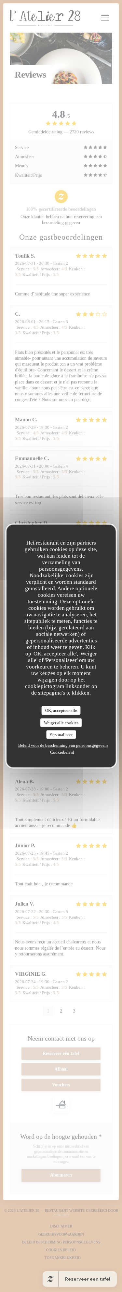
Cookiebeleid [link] (62, 751)
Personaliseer (61, 734)
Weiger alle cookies (61, 722)
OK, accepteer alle (61, 710)
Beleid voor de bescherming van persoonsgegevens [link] (63, 745)
